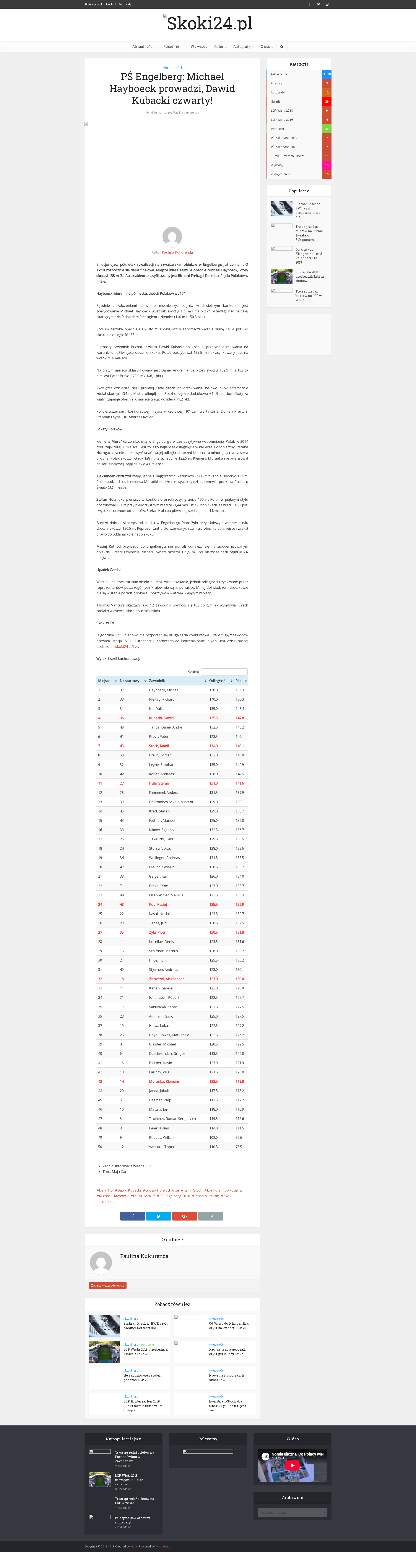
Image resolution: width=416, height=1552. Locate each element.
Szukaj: (193, 671)
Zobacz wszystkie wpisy (107, 1285)
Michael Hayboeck (113, 1195)
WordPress (162, 1546)
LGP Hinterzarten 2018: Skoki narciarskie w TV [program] (143, 1405)
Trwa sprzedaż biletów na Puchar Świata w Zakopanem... (309, 233)
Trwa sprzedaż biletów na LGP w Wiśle (309, 295)
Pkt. (239, 680)
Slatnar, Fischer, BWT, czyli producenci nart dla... (146, 1325)
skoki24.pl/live (126, 646)
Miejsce (104, 680)
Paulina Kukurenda (186, 112)
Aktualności (143, 46)
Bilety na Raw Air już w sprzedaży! (132, 1520)
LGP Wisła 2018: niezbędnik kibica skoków (146, 1351)
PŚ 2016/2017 (144, 1195)
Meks (134, 1546)
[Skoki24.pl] (208, 21)
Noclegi (111, 4)
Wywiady (199, 46)
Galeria (220, 46)
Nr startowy (129, 680)
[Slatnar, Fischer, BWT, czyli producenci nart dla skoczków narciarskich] (283, 208)
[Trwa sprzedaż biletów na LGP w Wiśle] (283, 295)
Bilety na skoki (93, 4)
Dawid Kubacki (129, 1190)
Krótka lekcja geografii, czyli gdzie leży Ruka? (228, 1351)
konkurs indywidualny (224, 1190)
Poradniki (172, 46)
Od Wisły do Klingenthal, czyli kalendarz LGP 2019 (229, 1325)
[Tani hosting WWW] (208, 1455)
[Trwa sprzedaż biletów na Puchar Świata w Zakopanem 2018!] (283, 231)
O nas (265, 46)
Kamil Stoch (193, 1190)
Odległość (217, 680)
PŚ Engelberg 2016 (174, 1195)
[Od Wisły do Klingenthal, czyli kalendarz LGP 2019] (283, 253)
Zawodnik (157, 680)
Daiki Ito (106, 1190)
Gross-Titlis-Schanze (162, 1190)
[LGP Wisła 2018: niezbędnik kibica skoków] (283, 276)
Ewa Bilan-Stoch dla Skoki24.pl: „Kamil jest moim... (227, 1405)
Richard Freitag (207, 1195)
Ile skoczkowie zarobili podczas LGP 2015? (143, 1377)
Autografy (125, 4)
